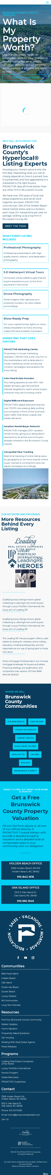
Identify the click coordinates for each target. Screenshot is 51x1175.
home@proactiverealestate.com (24, 1115)
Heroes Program (9, 1072)
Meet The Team (15, 226)
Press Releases (8, 1046)
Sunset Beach (25, 738)
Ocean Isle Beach (25, 730)
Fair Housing (7, 1037)
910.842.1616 (25, 876)
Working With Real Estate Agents (18, 1042)
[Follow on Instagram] (33, 957)
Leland (35, 754)
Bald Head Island (25, 746)
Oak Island (36, 722)
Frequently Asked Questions (15, 1033)
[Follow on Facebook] (18, 957)
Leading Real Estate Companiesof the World (17, 1062)
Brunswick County (25, 771)
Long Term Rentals (10, 1005)
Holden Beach (16, 722)
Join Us (4, 1119)
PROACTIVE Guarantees (13, 1081)
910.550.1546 (25, 901)
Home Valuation (9, 1028)
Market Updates (9, 1024)
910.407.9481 (15, 1110)
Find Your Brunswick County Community (21, 1019)
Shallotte (18, 754)
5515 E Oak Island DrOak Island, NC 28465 (11, 1104)
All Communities (9, 1000)
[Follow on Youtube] (25, 957)
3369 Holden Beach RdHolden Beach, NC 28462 (13, 1097)
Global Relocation (10, 1077)
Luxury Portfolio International (15, 1068)
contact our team (25, 77)
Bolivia (25, 763)
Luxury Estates (8, 996)
